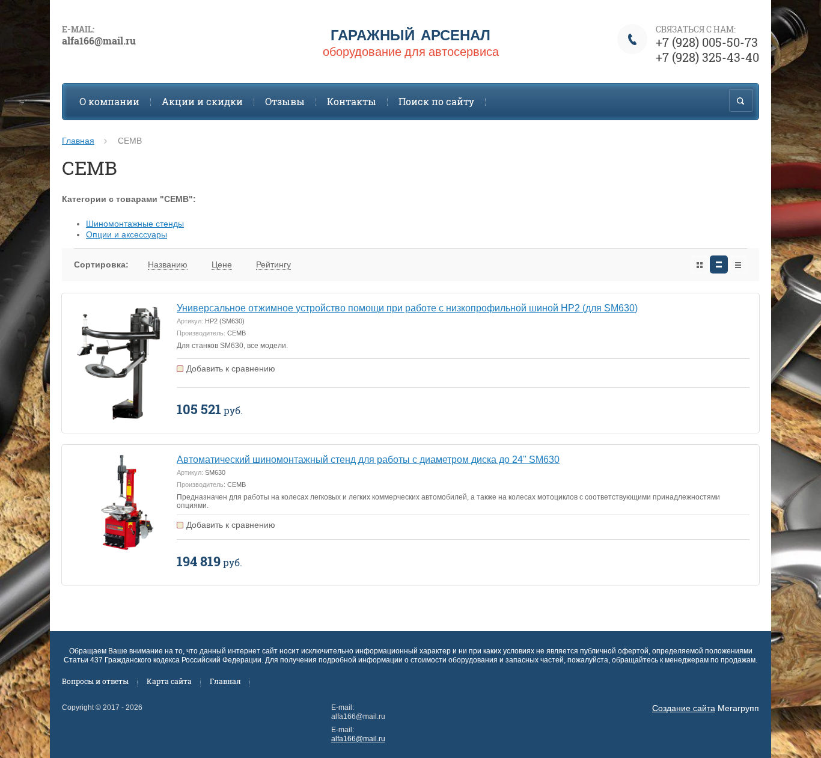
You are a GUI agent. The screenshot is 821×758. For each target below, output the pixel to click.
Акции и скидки (202, 101)
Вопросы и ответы (95, 681)
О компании (109, 101)
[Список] (719, 264)
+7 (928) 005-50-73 (707, 42)
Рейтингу (273, 264)
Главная (78, 140)
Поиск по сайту (436, 101)
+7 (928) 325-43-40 (707, 57)
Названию (168, 264)
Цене (222, 264)
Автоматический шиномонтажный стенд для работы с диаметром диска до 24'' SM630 (368, 459)
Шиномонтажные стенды (135, 223)
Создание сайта (683, 708)
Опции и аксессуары (126, 234)
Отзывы (285, 101)
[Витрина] (700, 264)
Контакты (351, 101)
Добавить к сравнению (230, 368)
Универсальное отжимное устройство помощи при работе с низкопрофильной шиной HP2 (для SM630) (407, 308)
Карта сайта (169, 681)
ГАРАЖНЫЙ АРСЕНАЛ (410, 34)
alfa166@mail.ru (358, 739)
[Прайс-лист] (738, 264)
